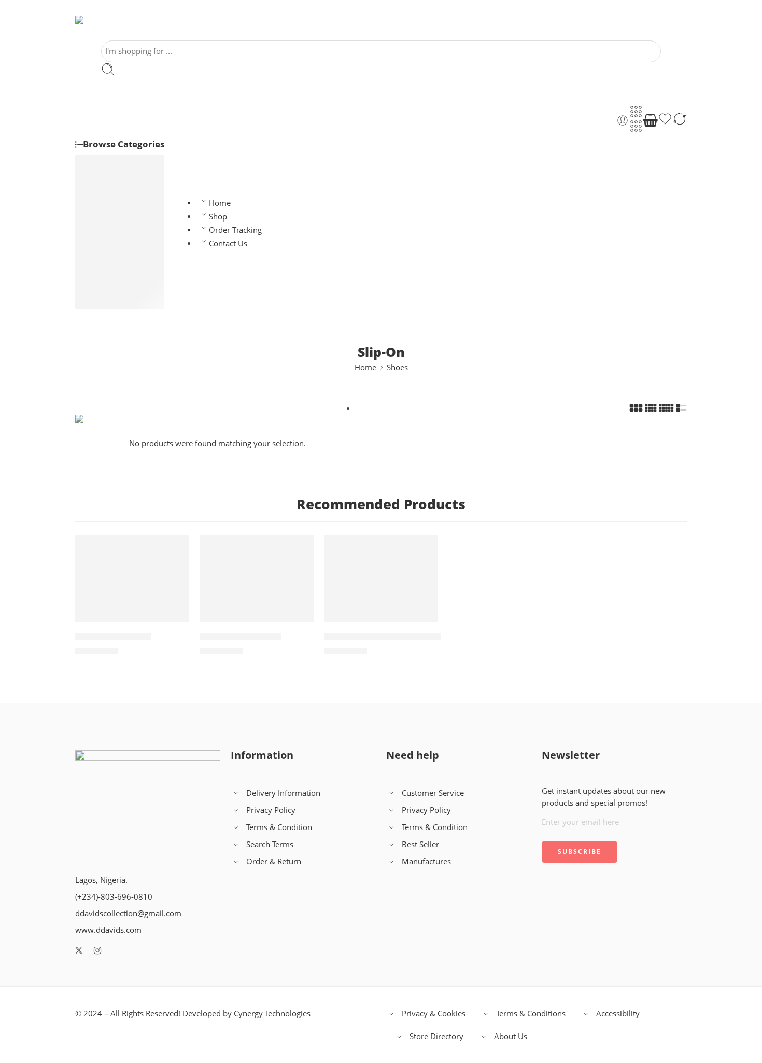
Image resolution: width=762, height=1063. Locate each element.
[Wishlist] (665, 120)
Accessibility (618, 1013)
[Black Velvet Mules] (257, 578)
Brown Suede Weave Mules (382, 636)
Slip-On (109, 265)
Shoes (107, 165)
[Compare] (679, 120)
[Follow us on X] (78, 950)
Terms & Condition (279, 827)
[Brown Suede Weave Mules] (381, 578)
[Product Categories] (636, 111)
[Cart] (650, 120)
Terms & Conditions (531, 1013)
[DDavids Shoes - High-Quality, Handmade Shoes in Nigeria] (106, 28)
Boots (106, 289)
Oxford (119, 205)
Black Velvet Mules (240, 636)
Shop (218, 217)
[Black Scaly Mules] (132, 578)
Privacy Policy (270, 810)
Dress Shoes (117, 181)
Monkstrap (125, 217)
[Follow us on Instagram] (97, 950)
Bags (105, 303)
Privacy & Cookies (433, 1013)
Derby (117, 229)
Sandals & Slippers (129, 277)
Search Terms (269, 844)
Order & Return (273, 861)
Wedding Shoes (123, 241)
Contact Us (228, 244)
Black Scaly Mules (113, 636)
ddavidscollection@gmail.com (128, 913)
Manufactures (426, 861)
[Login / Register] (622, 120)
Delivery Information (283, 793)
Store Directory (436, 1036)
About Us (510, 1036)
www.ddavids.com (108, 930)
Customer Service (433, 793)
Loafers (109, 253)
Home (220, 203)
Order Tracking (235, 230)
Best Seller (420, 844)
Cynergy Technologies (272, 1013)
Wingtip (120, 193)
